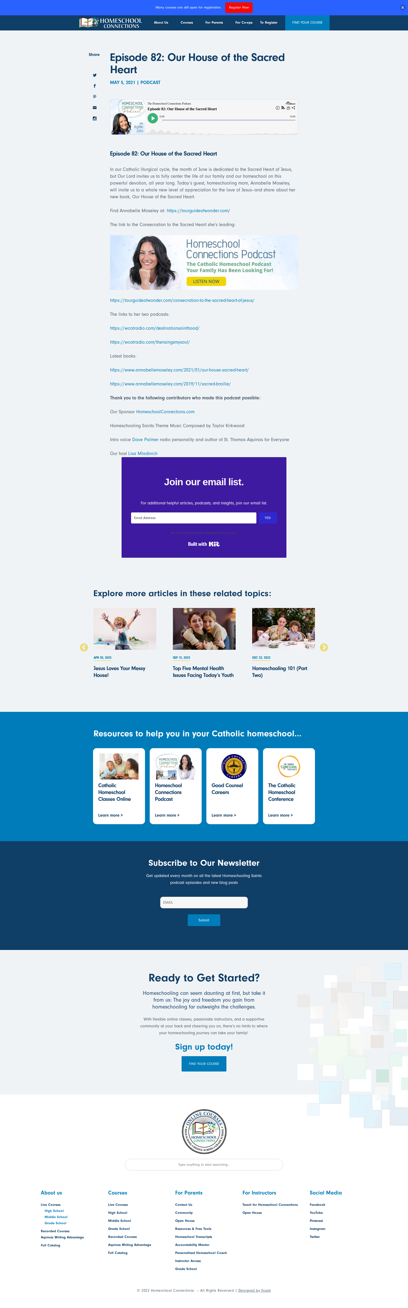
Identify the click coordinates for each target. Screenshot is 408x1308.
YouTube (316, 1213)
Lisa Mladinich (142, 453)
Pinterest (316, 1221)
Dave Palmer (145, 439)
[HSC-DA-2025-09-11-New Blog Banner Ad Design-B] (204, 286)
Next (324, 648)
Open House (185, 1221)
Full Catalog (50, 1245)
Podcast (150, 82)
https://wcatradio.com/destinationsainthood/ (155, 328)
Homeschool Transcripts (193, 1237)
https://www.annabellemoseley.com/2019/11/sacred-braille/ (170, 384)
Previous (84, 648)
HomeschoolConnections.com (165, 411)
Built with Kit (204, 544)
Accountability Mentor (192, 1245)
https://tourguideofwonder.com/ (198, 210)
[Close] (403, 8)
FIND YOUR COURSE (307, 23)
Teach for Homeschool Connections (270, 1205)
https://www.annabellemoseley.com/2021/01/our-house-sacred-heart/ (179, 370)
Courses (187, 23)
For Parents (214, 23)
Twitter (315, 1237)
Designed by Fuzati (254, 1290)
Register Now (239, 7)
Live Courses (50, 1205)
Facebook (317, 1205)
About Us (161, 23)
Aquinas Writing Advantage (62, 1237)
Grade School (55, 1223)
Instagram (317, 1229)
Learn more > (110, 815)
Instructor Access (188, 1261)
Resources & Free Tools (193, 1229)
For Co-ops (243, 23)
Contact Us (183, 1205)
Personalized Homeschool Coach (201, 1253)
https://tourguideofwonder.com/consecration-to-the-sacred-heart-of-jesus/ (182, 300)
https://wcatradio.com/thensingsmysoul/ (150, 342)
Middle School (56, 1217)
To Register (268, 23)
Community (184, 1213)
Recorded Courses (55, 1231)
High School (54, 1211)
